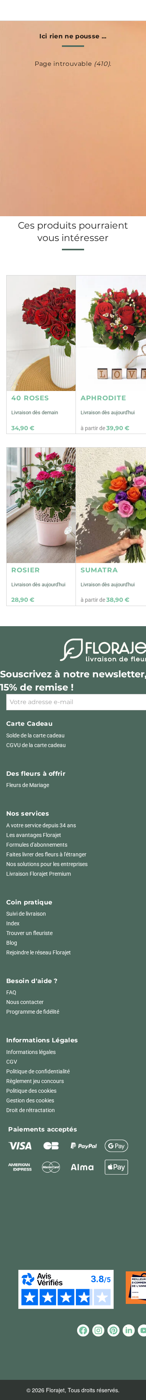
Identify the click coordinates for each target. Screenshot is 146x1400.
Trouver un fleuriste (29, 933)
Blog (11, 943)
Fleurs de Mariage (27, 785)
